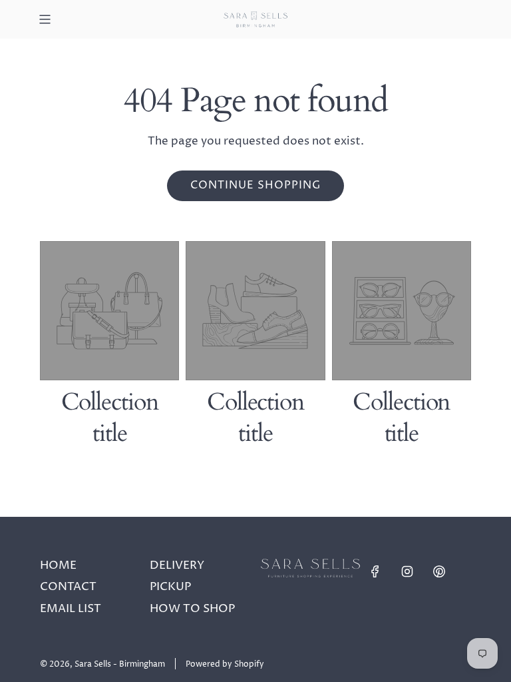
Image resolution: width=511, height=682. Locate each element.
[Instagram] (407, 571)
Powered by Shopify (225, 664)
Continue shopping (255, 185)
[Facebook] (375, 571)
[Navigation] (44, 19)
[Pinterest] (439, 571)
